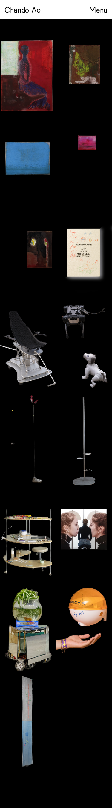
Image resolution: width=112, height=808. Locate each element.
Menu (98, 9)
